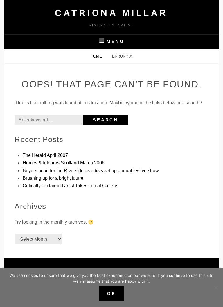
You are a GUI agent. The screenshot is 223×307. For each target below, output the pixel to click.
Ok (111, 293)
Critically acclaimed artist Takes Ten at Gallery (70, 185)
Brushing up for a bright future (53, 178)
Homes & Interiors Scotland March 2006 (64, 162)
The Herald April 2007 (45, 155)
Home (97, 56)
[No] (216, 287)
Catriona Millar (111, 13)
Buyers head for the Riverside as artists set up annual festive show (91, 170)
